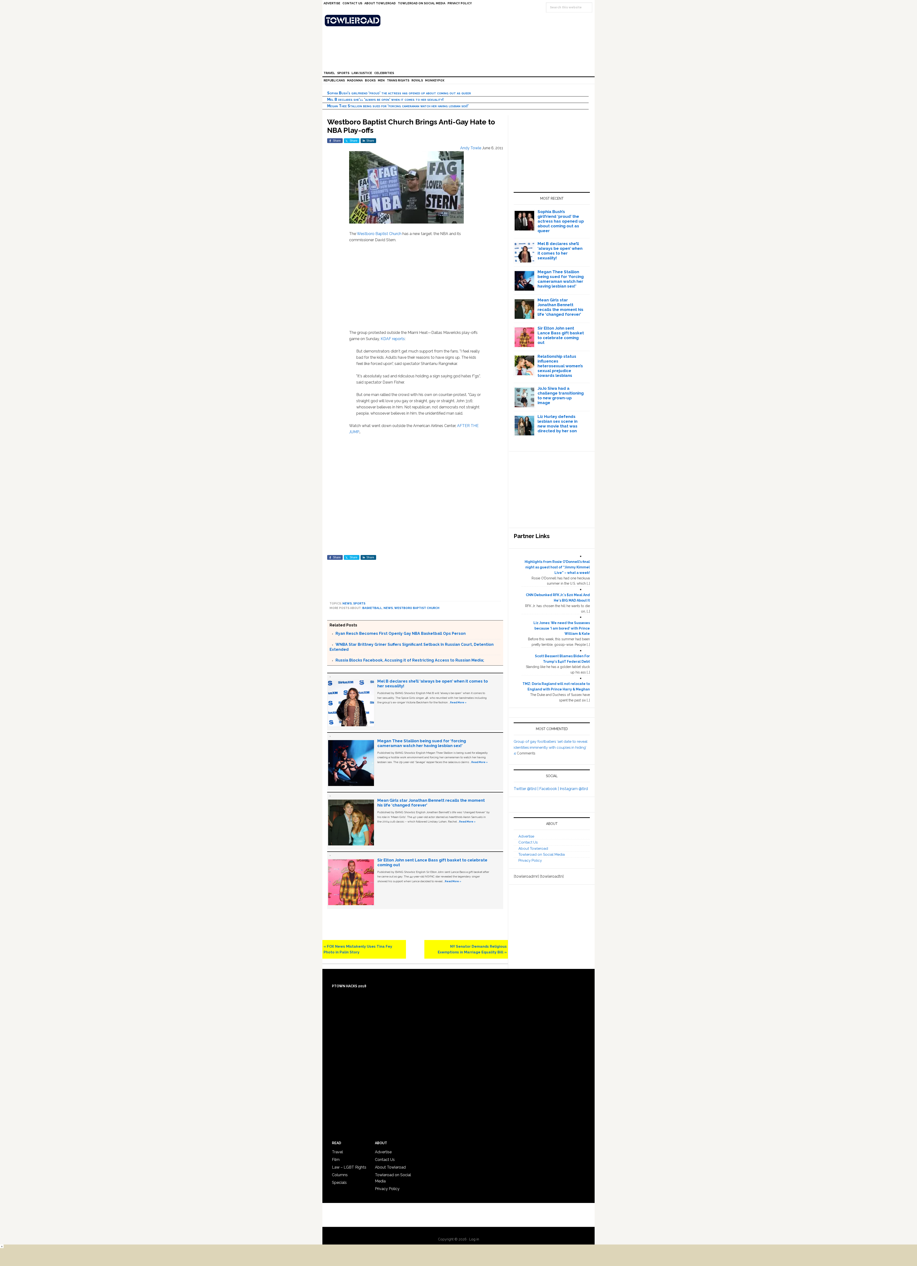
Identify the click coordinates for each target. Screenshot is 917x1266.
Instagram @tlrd (574, 788)
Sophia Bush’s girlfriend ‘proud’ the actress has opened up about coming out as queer (399, 93)
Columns (340, 1175)
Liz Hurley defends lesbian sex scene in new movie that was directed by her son (557, 423)
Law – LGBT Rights (349, 1167)
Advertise (526, 836)
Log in (474, 1239)
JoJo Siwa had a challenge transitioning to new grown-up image (561, 395)
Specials (339, 1182)
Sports (359, 603)
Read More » (458, 702)
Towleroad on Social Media (541, 854)
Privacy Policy (530, 860)
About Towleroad (533, 848)
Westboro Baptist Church (379, 233)
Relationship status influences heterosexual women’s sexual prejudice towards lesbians (560, 366)
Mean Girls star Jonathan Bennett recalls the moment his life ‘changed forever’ (560, 307)
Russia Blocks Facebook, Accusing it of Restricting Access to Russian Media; (410, 660)
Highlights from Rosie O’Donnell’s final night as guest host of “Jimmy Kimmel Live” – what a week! (557, 567)
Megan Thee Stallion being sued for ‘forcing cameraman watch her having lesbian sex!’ (398, 106)
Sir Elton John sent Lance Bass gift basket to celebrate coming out (561, 335)
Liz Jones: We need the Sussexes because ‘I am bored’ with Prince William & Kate (561, 628)
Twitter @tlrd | (526, 788)
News (347, 603)
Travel (337, 1152)
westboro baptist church (416, 608)
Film (336, 1159)
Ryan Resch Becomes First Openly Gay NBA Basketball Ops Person (401, 633)
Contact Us (528, 842)
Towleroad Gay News (460, 20)
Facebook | (549, 788)
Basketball (372, 608)
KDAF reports (393, 339)
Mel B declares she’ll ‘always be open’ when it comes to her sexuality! (385, 99)
